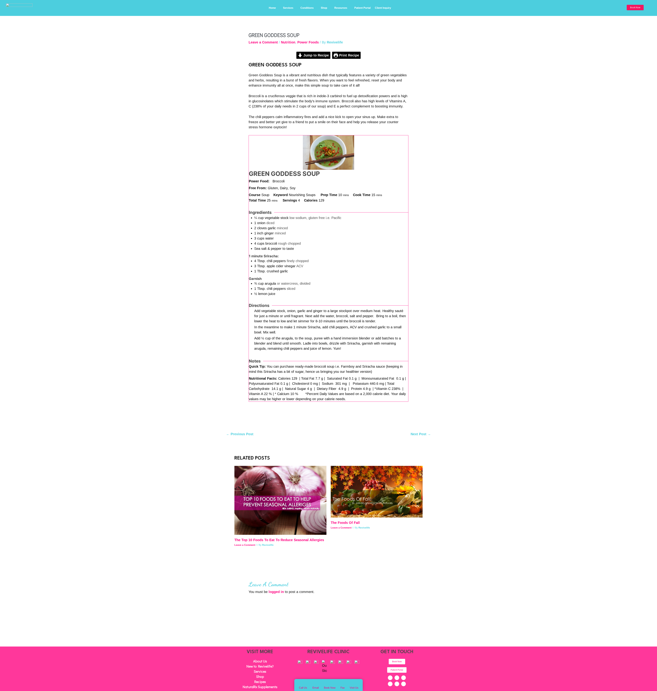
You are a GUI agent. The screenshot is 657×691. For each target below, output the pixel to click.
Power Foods (308, 42)
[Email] (315, 683)
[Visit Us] (354, 683)
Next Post (421, 434)
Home (272, 8)
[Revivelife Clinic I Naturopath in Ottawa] (19, 7)
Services (288, 8)
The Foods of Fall (345, 523)
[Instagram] (390, 684)
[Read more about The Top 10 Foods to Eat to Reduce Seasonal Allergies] (280, 500)
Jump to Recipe (315, 55)
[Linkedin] (397, 684)
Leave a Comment (263, 42)
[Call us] (303, 683)
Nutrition (288, 42)
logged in (276, 592)
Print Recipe (348, 55)
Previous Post (239, 434)
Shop (324, 8)
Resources (340, 8)
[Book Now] (329, 683)
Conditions (307, 8)
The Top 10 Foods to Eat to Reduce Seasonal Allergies (279, 540)
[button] (635, 7)
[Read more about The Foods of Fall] (377, 491)
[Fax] (342, 683)
